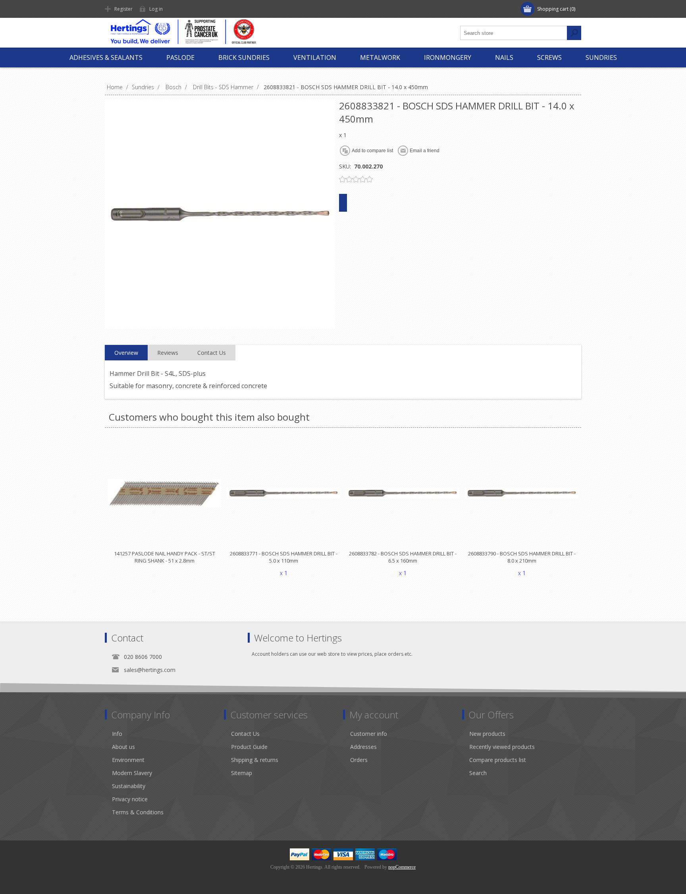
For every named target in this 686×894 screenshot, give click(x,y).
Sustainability (128, 786)
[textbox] (513, 33)
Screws (549, 57)
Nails (504, 57)
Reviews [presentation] (167, 352)
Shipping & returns (254, 760)
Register (123, 9)
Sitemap (241, 773)
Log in (156, 9)
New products (487, 733)
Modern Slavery (132, 773)
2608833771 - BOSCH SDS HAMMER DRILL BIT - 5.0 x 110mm (283, 557)
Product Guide (249, 746)
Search (478, 773)
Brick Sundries (244, 57)
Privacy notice (130, 799)
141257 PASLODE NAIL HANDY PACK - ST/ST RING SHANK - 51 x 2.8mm (164, 557)
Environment (128, 760)
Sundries (601, 57)
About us (123, 746)
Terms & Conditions (138, 812)
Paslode (180, 57)
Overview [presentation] (126, 352)
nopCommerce (402, 867)
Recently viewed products (502, 746)
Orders (359, 760)
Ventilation (314, 57)
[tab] (126, 353)
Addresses (363, 746)
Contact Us (245, 733)
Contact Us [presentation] (211, 352)
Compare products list (497, 760)
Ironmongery (447, 57)
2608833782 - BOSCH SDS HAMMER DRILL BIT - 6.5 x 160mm (403, 557)
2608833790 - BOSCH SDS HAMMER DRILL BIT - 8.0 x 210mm (522, 557)
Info (117, 733)
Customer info (368, 733)
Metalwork (380, 57)
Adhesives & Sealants (106, 57)
